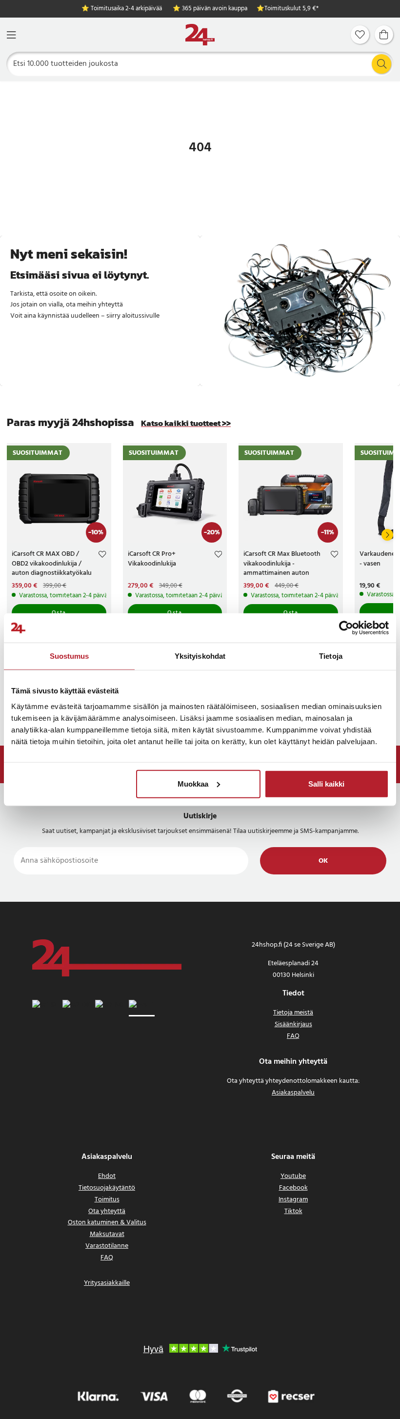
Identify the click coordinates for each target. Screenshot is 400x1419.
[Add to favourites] (102, 555)
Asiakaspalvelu (293, 1092)
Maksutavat (107, 1234)
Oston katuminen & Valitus (107, 1222)
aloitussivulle (141, 316)
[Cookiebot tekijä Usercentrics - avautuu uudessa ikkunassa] (346, 628)
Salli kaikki (326, 783)
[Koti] (200, 35)
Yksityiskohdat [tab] (200, 656)
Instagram (293, 1199)
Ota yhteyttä (106, 1211)
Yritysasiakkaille (107, 1283)
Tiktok (293, 1211)
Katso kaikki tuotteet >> (186, 423)
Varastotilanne (106, 1246)
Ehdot (107, 1176)
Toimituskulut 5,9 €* (291, 9)
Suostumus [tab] (69, 656)
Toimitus (107, 1199)
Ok (323, 861)
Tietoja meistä (293, 1012)
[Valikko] (11, 35)
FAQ (293, 1036)
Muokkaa (193, 783)
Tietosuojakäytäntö (107, 1188)
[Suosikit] (360, 34)
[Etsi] (381, 64)
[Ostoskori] (384, 34)
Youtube (293, 1176)
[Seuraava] (387, 535)
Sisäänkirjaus (293, 1024)
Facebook (293, 1188)
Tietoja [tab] (330, 656)
